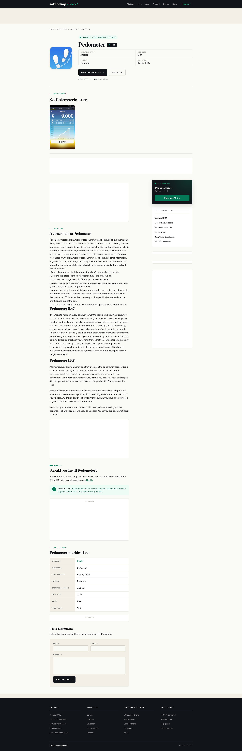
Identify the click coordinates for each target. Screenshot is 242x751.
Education (91, 724)
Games (166, 4)
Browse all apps (167, 728)
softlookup (63, 4)
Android (156, 4)
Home (52, 29)
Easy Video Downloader (165, 237)
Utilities (62, 29)
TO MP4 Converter (163, 241)
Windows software (131, 715)
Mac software (129, 719)
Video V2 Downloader (164, 223)
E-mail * (94, 643)
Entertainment (93, 728)
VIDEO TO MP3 (55, 728)
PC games (128, 728)
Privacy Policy (185, 745)
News (175, 4)
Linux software (130, 724)
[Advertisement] (121, 16)
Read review (117, 72)
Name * (56, 643)
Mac (140, 4)
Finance (90, 733)
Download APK (172, 198)
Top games (165, 724)
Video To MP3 (161, 232)
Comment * (57, 654)
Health (73, 29)
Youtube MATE (161, 218)
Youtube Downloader (163, 227)
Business (90, 719)
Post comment (64, 679)
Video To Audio (167, 719)
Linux (147, 4)
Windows (130, 4)
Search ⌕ (187, 4)
